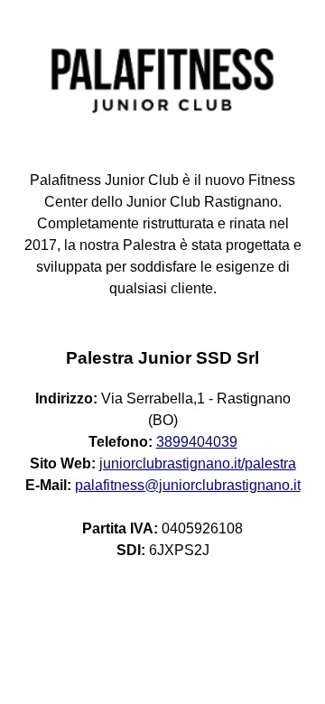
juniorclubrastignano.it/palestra (197, 463)
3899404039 (196, 441)
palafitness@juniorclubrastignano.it (188, 485)
